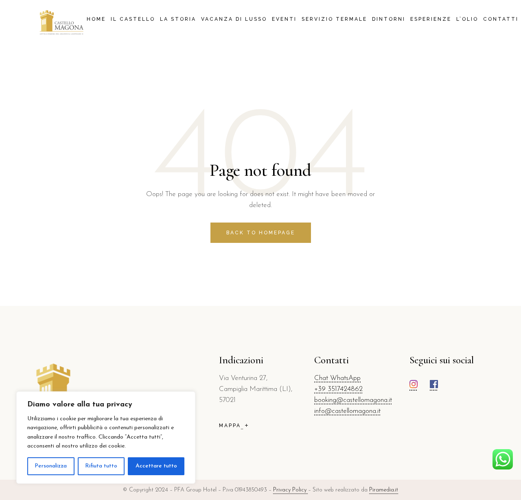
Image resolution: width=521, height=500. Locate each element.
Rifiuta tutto (101, 466)
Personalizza (51, 466)
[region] (105, 437)
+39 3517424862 (338, 389)
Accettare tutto (156, 466)
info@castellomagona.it (347, 411)
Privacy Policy (290, 490)
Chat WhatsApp (337, 378)
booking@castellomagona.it (353, 400)
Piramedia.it (383, 490)
